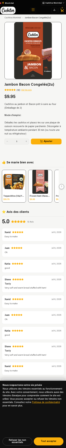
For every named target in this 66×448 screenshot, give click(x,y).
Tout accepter (48, 441)
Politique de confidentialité (46, 402)
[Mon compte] (54, 10)
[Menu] (33, 10)
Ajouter (48, 141)
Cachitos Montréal (12, 18)
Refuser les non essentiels (17, 441)
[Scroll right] (61, 186)
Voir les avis (26, 90)
